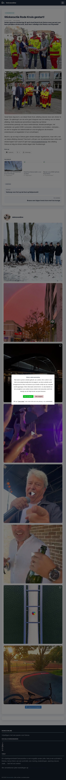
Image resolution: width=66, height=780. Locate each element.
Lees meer (21, 401)
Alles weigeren (38, 396)
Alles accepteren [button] (28, 396)
